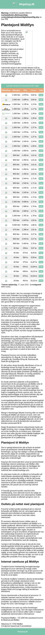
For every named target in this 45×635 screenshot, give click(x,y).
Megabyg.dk (26, 4)
